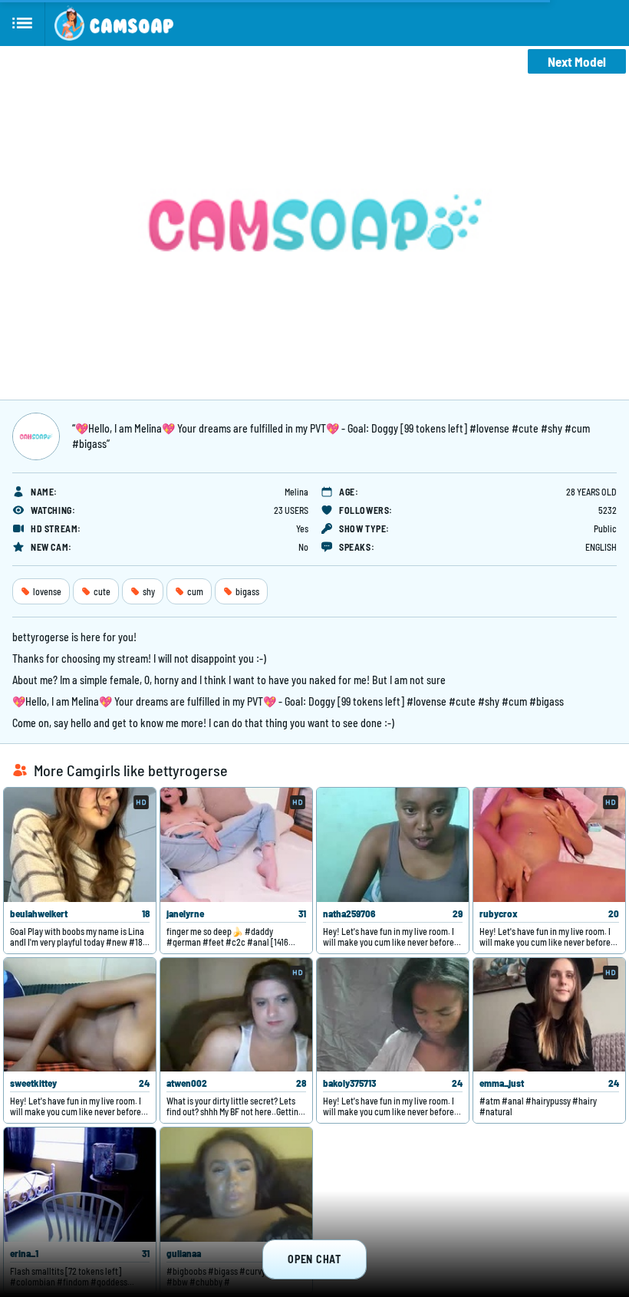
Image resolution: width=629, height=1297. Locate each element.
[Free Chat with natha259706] (393, 845)
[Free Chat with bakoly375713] (393, 1015)
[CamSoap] (113, 23)
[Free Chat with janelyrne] (236, 845)
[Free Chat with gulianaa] (236, 1184)
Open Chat (314, 1259)
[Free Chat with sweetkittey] (80, 1015)
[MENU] (22, 23)
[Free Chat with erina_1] (80, 1184)
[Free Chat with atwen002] (236, 1015)
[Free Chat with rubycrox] (549, 845)
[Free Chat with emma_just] (549, 1015)
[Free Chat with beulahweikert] (80, 845)
